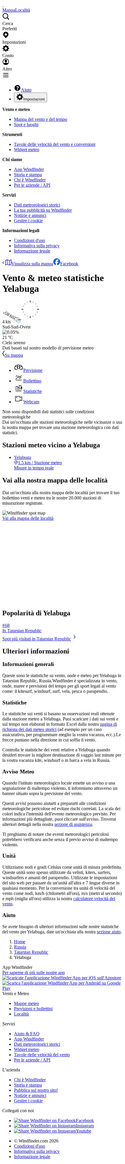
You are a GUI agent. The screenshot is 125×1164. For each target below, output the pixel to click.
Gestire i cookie (28, 220)
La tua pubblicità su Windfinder (43, 210)
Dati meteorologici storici (37, 204)
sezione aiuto (109, 931)
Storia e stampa (28, 174)
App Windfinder (29, 169)
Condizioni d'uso (29, 240)
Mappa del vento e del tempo (40, 119)
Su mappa (14, 355)
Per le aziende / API (32, 185)
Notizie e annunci (30, 215)
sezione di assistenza (73, 824)
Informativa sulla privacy (37, 245)
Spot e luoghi (26, 124)
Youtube (83, 1130)
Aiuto (26, 89)
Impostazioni (34, 99)
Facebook (69, 263)
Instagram (85, 1125)
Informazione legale (32, 250)
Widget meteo (26, 149)
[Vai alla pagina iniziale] (2, 4)
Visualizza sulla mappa (32, 263)
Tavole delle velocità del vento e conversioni (54, 144)
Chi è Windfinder (30, 179)
